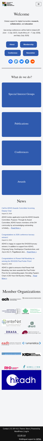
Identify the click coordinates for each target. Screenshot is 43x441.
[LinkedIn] (27, 61)
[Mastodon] (16, 61)
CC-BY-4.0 (14, 429)
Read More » (16, 228)
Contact (6, 429)
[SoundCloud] (33, 61)
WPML (38, 439)
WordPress (18, 431)
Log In (26, 431)
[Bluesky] (21, 61)
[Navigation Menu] (38, 4)
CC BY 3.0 (22, 435)
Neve (28, 429)
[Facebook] (10, 61)
